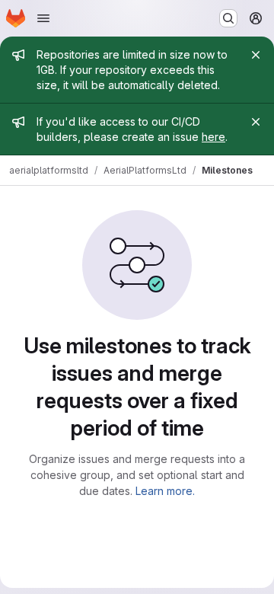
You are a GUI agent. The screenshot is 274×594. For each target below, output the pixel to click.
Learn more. (165, 490)
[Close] (256, 55)
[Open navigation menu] (43, 18)
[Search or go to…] (228, 18)
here (213, 136)
